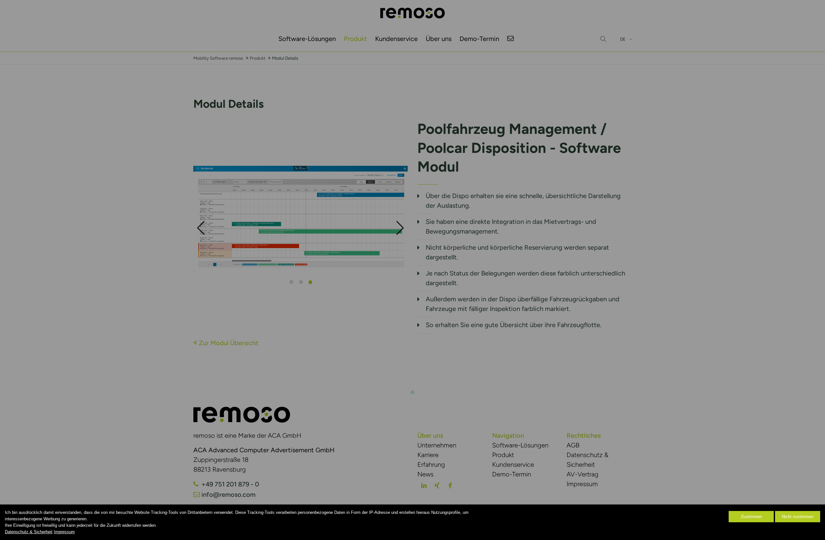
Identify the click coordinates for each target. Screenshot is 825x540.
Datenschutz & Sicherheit (29, 531)
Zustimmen (751, 516)
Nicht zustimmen (797, 516)
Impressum (64, 531)
